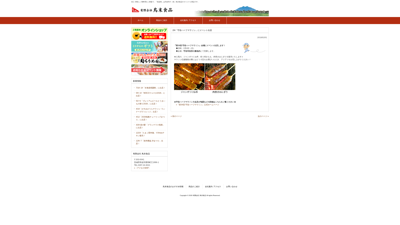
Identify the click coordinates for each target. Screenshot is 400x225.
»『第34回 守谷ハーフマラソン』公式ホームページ (197, 105)
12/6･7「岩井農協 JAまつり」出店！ (149, 142)
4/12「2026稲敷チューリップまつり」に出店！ (150, 118)
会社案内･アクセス (213, 186)
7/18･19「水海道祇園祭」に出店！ (150, 88)
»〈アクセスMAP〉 (142, 168)
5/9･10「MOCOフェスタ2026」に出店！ (150, 94)
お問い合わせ (231, 186)
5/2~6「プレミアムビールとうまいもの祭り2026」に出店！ (150, 102)
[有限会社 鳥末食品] (152, 11)
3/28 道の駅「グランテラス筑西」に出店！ (150, 126)
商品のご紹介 (194, 186)
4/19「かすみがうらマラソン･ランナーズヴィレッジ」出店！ (150, 110)
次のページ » (263, 116)
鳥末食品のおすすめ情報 (173, 186)
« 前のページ (176, 116)
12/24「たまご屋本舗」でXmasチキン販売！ (150, 134)
